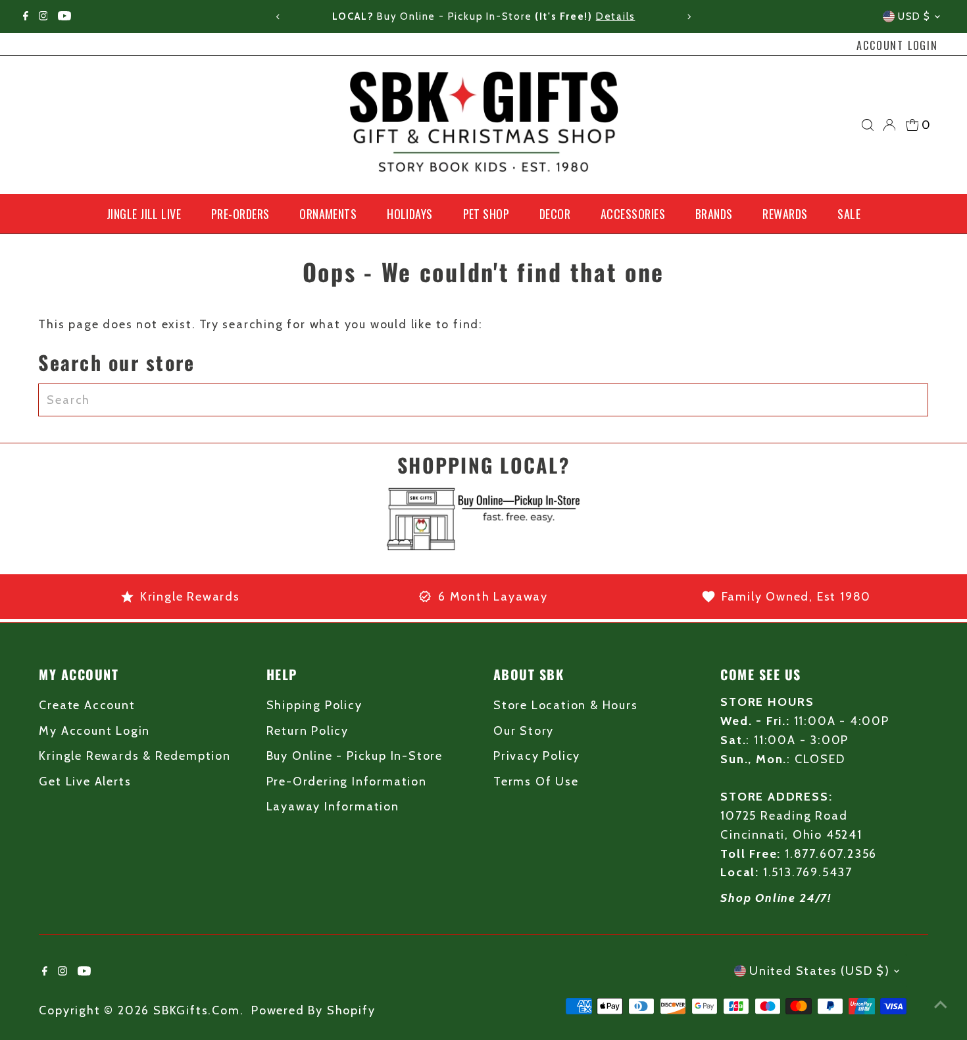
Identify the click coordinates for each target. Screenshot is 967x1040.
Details (615, 16)
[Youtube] (64, 16)
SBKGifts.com (196, 1010)
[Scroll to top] (941, 1004)
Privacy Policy (536, 756)
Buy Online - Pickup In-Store (354, 756)
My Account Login (94, 731)
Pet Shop (486, 213)
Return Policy (307, 731)
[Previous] (278, 17)
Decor (554, 213)
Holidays (410, 213)
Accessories (633, 213)
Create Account (87, 705)
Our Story (523, 731)
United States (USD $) (819, 971)
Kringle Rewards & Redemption (134, 756)
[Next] (689, 17)
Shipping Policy (314, 705)
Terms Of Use (536, 781)
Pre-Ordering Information (346, 781)
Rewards (784, 213)
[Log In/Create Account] (889, 125)
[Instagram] (43, 16)
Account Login (896, 45)
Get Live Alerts (85, 781)
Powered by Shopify (313, 1010)
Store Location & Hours (565, 705)
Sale (848, 213)
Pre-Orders (240, 213)
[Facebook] (26, 16)
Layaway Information (332, 806)
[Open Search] (868, 125)
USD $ (914, 16)
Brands (714, 213)
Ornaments (328, 213)
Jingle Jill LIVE (144, 213)
